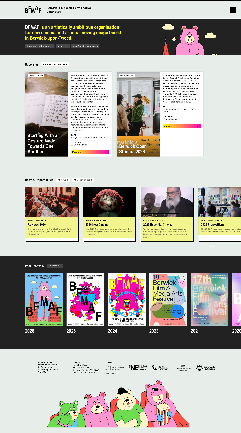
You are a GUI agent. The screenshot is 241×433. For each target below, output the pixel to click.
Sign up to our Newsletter (40, 46)
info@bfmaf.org (80, 365)
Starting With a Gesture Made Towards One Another (42, 143)
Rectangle (115, 373)
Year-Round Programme (85, 46)
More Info (89, 152)
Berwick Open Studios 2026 (133, 148)
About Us (63, 46)
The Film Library (35, 75)
